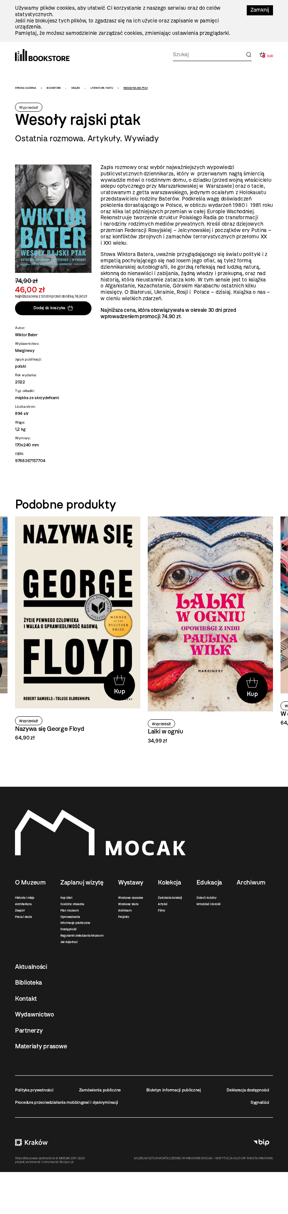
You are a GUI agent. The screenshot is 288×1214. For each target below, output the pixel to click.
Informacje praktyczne (75, 923)
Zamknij (259, 10)
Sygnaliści (259, 1102)
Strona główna (25, 88)
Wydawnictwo (34, 1014)
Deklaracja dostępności (247, 1090)
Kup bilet (66, 898)
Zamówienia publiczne (100, 1090)
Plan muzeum (69, 910)
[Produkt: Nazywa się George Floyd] (77, 628)
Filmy (161, 910)
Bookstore (53, 88)
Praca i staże (23, 917)
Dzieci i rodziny (206, 898)
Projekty (123, 917)
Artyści (162, 904)
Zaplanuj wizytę (82, 882)
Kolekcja (169, 882)
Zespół (19, 910)
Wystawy (130, 882)
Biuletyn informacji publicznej (173, 1090)
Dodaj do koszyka (49, 308)
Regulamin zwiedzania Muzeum (81, 935)
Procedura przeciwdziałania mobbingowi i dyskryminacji (66, 1102)
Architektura (23, 904)
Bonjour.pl (67, 1162)
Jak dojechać (69, 942)
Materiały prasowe (41, 1046)
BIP (261, 1142)
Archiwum (125, 910)
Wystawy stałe (128, 904)
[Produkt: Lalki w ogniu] (210, 630)
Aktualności (31, 966)
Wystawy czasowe (130, 898)
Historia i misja (24, 898)
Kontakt (26, 998)
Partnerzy (28, 1030)
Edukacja (209, 882)
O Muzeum (30, 882)
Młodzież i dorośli (208, 904)
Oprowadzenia (70, 917)
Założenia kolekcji (170, 898)
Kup (119, 691)
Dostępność (68, 929)
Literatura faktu (101, 88)
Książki (75, 88)
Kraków (31, 1142)
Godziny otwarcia (72, 904)
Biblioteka (28, 982)
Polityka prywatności (34, 1090)
